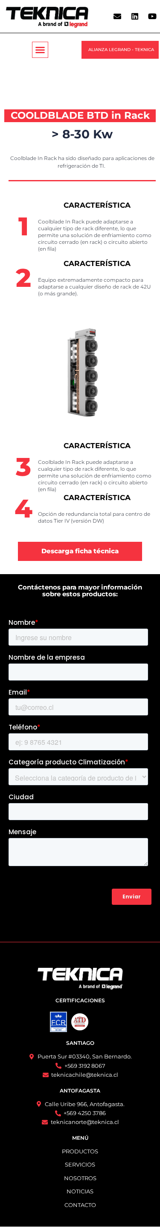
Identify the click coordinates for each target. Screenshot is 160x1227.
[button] (40, 50)
